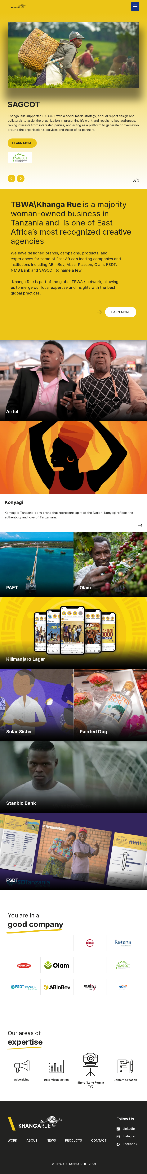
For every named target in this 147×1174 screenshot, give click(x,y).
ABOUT (32, 1140)
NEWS (51, 1140)
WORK (12, 1140)
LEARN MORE (22, 143)
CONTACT (99, 1140)
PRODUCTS (73, 1140)
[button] (135, 6)
